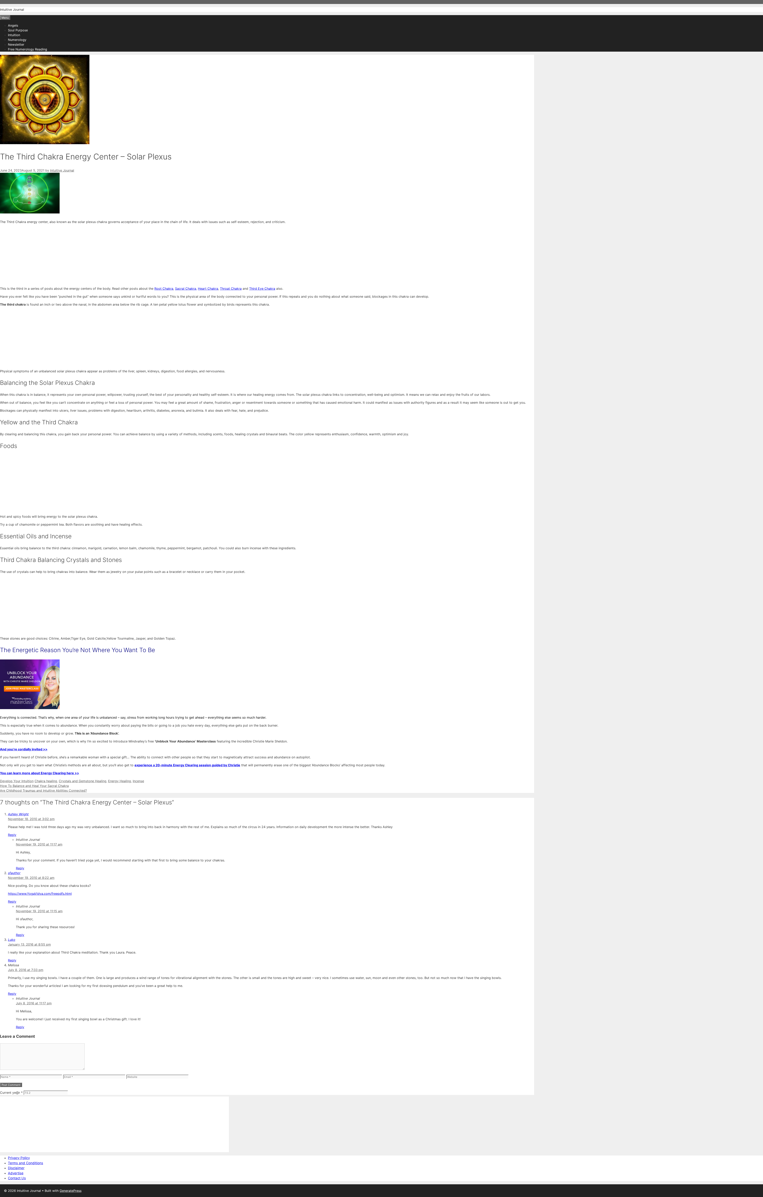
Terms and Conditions (25, 1163)
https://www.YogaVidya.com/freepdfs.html (40, 894)
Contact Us (17, 1178)
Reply (12, 835)
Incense (138, 781)
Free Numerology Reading (27, 49)
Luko (11, 940)
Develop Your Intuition (17, 781)
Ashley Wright (18, 814)
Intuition (14, 35)
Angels (13, 25)
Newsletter (16, 44)
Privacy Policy (19, 1158)
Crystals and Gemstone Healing (82, 781)
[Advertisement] (119, 255)
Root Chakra (163, 289)
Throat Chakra (231, 289)
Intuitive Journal (12, 10)
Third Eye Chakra (262, 289)
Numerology (17, 40)
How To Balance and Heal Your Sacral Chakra (34, 786)
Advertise (15, 1173)
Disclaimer (16, 1168)
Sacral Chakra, (186, 289)
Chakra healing (46, 781)
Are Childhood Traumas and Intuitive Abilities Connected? (43, 791)
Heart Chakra (208, 289)
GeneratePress (70, 1191)
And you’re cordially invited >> (23, 749)
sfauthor (14, 873)
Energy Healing (119, 781)
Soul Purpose (18, 30)
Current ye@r (11, 1093)
